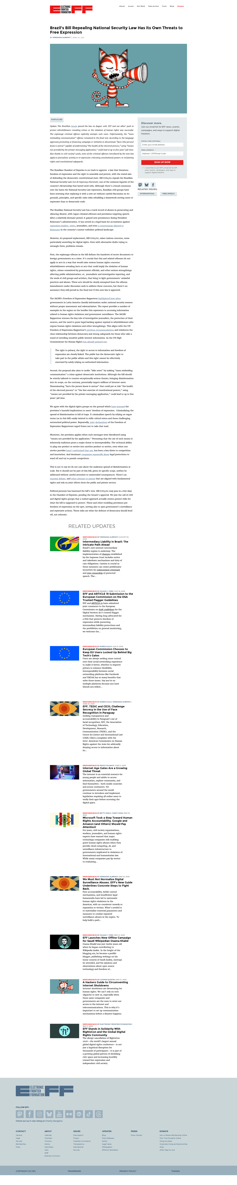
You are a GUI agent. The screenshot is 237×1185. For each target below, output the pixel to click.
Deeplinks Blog (90, 537)
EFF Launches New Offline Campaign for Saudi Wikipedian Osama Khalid (107, 939)
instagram (39, 1114)
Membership (21, 1144)
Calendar (48, 1135)
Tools (164, 6)
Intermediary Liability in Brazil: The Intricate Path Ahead (105, 543)
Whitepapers (107, 1147)
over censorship (95, 573)
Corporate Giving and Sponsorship (173, 1144)
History (47, 1144)
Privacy (76, 1138)
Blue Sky (49, 1114)
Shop (172, 6)
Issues (131, 6)
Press (18, 1147)
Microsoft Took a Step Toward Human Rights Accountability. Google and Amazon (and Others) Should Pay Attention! (107, 822)
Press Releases (108, 1138)
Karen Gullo (106, 646)
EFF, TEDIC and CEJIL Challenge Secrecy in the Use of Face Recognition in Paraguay (104, 709)
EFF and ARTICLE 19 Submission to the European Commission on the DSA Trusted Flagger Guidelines (108, 597)
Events (104, 1141)
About (122, 6)
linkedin (79, 1114)
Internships (49, 1147)
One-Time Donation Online (170, 1138)
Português (56, 119)
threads (99, 1114)
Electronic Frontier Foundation (71, 11)
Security (19, 1141)
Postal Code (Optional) (150, 141)
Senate (74, 126)
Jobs (46, 1150)
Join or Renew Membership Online (173, 1135)
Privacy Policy (127, 1171)
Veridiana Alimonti (62, 37)
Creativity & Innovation (82, 1141)
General (19, 1135)
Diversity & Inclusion (52, 1156)
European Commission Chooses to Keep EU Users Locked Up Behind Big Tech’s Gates (107, 652)
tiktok (89, 1114)
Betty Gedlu (105, 813)
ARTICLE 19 (97, 603)
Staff (46, 1153)
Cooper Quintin (107, 980)
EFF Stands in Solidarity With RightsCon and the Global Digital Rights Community (104, 1032)
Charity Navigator (53, 1121)
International (147, 193)
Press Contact (136, 1135)
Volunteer (48, 1138)
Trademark (74, 1171)
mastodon (20, 1114)
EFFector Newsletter (110, 1150)
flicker (69, 1114)
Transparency (78, 1144)
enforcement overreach (108, 570)
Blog (104, 1135)
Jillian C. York (106, 591)
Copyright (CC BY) (26, 1171)
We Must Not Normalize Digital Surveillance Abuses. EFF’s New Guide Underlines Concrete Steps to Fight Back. (107, 884)
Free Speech (168, 193)
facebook (30, 1114)
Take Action (153, 6)
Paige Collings (107, 765)
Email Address (147, 150)
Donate (180, 6)
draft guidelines (106, 609)
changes (106, 554)
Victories (48, 1141)
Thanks (175, 1171)
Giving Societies (166, 1141)
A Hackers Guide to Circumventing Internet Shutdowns (105, 984)
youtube (59, 1114)
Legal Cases (107, 1144)
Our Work (141, 6)
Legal (18, 1138)
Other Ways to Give (167, 1150)
